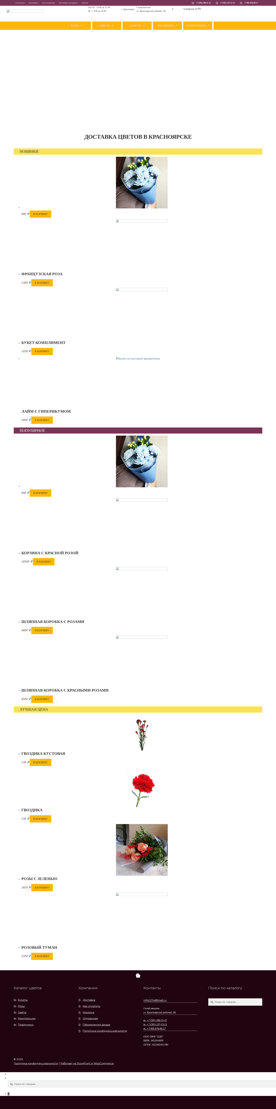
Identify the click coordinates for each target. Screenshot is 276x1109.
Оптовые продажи (68, 3)
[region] (138, 81)
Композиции (196, 25)
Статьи (85, 3)
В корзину (40, 214)
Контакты (20, 3)
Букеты (135, 25)
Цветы (105, 25)
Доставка (33, 3)
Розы (74, 25)
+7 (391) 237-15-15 (227, 3)
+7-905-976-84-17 (251, 3)
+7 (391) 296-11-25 (203, 3)
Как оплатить (48, 3)
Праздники (166, 25)
